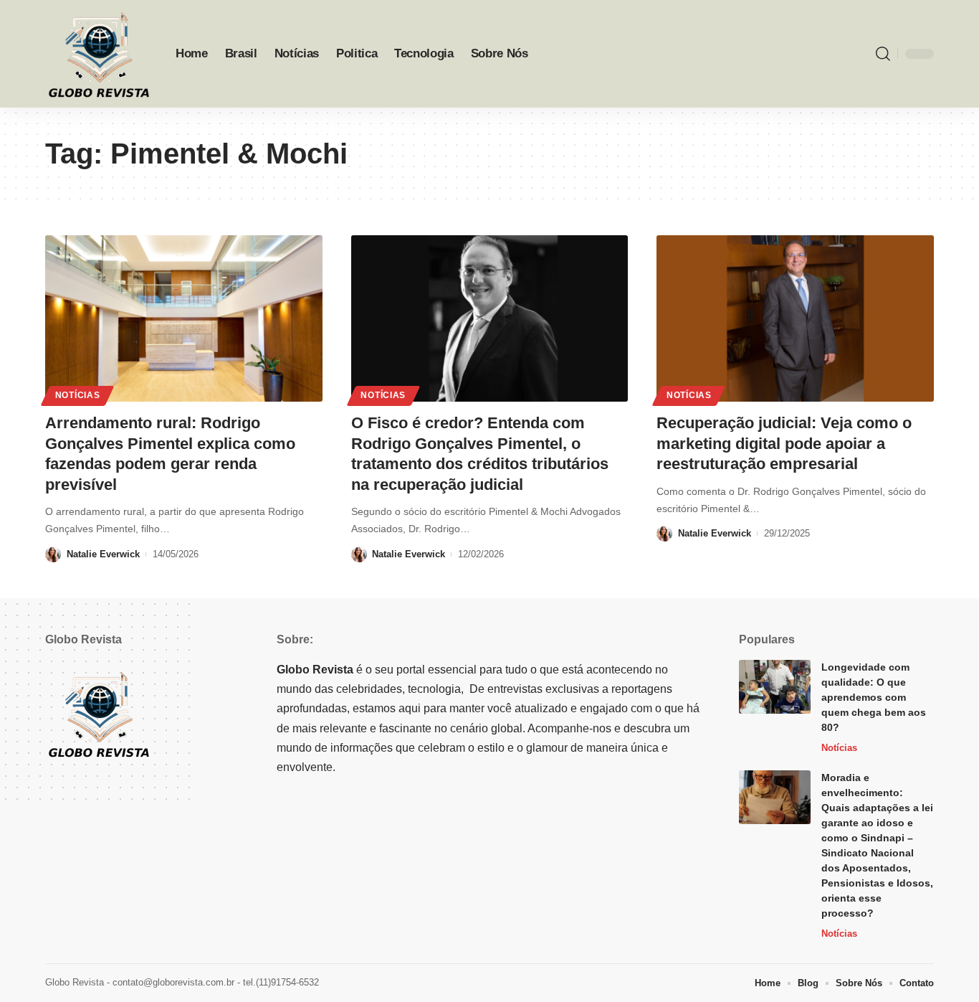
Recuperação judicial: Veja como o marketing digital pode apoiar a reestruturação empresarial (784, 443)
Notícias (77, 395)
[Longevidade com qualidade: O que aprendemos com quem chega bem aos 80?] (775, 687)
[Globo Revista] (99, 54)
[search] (883, 54)
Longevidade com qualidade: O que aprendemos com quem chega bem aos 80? (873, 697)
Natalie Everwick (103, 554)
